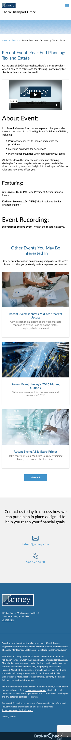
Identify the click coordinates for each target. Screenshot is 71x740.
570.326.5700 (35, 562)
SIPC (27, 616)
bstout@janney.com (35, 544)
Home (4, 40)
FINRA (14, 616)
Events (15, 40)
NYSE (21, 616)
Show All (35, 477)
